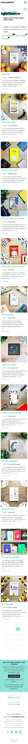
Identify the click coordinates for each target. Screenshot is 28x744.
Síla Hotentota (7, 314)
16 (7, 645)
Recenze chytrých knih (8, 35)
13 (13, 639)
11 (5, 639)
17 (11, 645)
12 (9, 639)
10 (21, 634)
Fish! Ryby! (6, 74)
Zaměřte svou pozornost (11, 413)
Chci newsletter (14, 676)
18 (16, 645)
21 (14, 650)
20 (9, 650)
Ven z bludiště (7, 604)
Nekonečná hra (8, 509)
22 (18, 650)
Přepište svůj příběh (10, 170)
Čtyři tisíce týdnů (9, 122)
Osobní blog (5, 38)
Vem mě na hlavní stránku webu (14, 696)
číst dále (20, 86)
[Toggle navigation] (25, 2)
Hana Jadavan (7, 2)
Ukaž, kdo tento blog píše (14, 702)
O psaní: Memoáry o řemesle (13, 218)
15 (22, 639)
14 (18, 639)
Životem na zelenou (10, 461)
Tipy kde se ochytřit (21, 35)
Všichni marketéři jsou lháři (13, 266)
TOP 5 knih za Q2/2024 (10, 557)
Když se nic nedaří (9, 364)
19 (20, 645)
